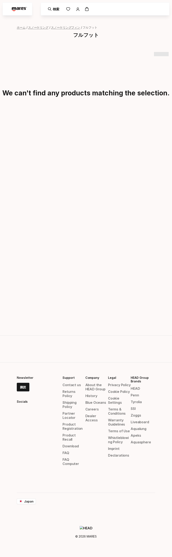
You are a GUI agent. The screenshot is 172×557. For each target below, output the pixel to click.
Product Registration (73, 426)
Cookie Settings (115, 400)
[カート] (87, 9)
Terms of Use (119, 431)
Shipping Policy (70, 404)
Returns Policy (69, 394)
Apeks (136, 435)
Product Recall (69, 437)
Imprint (114, 449)
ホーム (21, 27)
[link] (68, 9)
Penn (135, 395)
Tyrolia (136, 402)
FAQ (66, 453)
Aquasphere (141, 442)
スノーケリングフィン (65, 27)
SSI (133, 408)
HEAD (135, 388)
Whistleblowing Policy (118, 440)
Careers (92, 409)
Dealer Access (91, 418)
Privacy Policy (119, 385)
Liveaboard (140, 422)
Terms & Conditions (117, 411)
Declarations (118, 455)
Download (71, 446)
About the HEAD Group (95, 387)
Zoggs (136, 415)
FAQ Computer (71, 461)
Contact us (72, 385)
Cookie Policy (119, 392)
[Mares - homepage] (19, 9)
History (91, 396)
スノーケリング (38, 27)
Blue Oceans (95, 402)
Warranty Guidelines (116, 422)
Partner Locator (69, 415)
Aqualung (138, 429)
